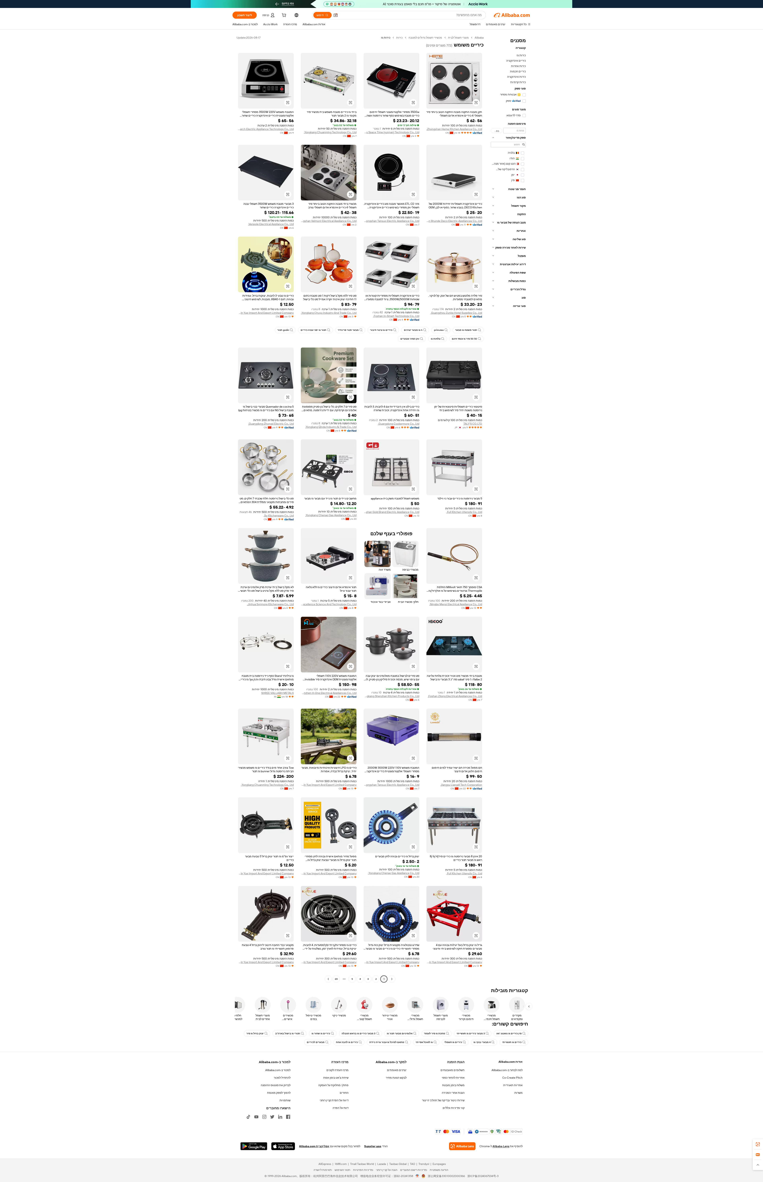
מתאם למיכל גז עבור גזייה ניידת (386, 1042)
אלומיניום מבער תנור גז (399, 1033)
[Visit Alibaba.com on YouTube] (256, 1116)
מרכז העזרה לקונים (337, 1070)
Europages (439, 1163)
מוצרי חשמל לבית (458, 37)
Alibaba (479, 37)
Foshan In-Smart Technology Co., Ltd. (396, 316)
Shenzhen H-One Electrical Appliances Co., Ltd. (328, 692)
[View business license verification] (417, 1176)
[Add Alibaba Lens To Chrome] (462, 1146)
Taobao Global (398, 1163)
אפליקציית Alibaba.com (314, 1146)
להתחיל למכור (282, 1077)
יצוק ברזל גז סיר (255, 1033)
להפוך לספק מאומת (278, 1092)
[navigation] (508, 508)
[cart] (284, 15)
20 (336, 979)
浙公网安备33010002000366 (446, 1176)
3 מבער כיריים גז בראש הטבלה (358, 1033)
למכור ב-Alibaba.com (277, 1070)
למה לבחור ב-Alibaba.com (507, 1070)
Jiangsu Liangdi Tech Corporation (461, 784)
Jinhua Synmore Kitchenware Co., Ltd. (270, 604)
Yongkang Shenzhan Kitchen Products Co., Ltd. (391, 696)
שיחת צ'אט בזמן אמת (336, 1077)
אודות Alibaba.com (511, 1061)
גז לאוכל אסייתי (424, 1042)
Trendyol (423, 1163)
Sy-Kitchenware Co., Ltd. (279, 515)
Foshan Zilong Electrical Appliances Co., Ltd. (455, 696)
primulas (439, 330)
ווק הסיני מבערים (409, 338)
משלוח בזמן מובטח (453, 1085)
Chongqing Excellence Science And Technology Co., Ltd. (328, 604)
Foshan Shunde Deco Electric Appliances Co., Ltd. (454, 220)
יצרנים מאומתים (397, 1070)
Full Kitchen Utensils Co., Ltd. (464, 512)
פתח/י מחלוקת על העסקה (333, 1085)
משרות (518, 1092)
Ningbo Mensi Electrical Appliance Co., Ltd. (455, 604)
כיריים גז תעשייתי (512, 1042)
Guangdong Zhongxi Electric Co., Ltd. (271, 423)
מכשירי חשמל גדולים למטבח (425, 37)
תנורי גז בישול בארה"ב (287, 1033)
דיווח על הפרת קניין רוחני (334, 1100)
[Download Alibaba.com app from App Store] (283, 1146)
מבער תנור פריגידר (348, 330)
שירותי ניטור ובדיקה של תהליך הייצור (443, 1100)
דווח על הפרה (341, 1107)
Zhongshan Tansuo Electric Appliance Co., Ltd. (391, 220)
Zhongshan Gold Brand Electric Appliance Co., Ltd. (391, 512)
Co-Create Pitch (512, 1077)
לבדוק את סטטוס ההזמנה (275, 1085)
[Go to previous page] (391, 979)
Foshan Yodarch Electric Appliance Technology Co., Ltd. (266, 129)
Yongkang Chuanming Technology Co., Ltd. (330, 132)
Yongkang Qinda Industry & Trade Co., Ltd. (330, 426)
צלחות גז (435, 338)
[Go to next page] (328, 979)
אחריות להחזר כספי (453, 1077)
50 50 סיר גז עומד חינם (464, 338)
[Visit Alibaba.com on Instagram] (264, 1116)
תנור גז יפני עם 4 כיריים (313, 330)
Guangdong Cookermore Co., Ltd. (398, 423)
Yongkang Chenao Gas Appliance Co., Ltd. (330, 515)
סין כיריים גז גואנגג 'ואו (509, 1033)
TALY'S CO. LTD (472, 423)
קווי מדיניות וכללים (454, 1107)
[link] (758, 1144)
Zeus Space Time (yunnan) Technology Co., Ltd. (391, 132)
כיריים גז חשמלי (453, 1042)
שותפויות (285, 1100)
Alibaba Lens (501, 1146)
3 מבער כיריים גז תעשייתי (471, 1033)
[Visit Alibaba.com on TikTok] (248, 1116)
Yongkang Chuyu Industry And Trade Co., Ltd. (328, 312)
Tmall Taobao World (362, 1163)
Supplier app (372, 1146)
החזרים (344, 1092)
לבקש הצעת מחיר (396, 1077)
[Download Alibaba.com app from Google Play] (253, 1146)
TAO (412, 1163)
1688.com (341, 1163)
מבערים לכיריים (315, 1042)
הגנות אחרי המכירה (453, 1092)
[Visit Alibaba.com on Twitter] (272, 1116)
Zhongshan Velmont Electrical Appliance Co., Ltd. (328, 220)
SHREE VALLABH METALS (277, 692)
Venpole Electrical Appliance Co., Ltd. (271, 224)
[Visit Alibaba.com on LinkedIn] (280, 1116)
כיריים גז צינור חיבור (381, 330)
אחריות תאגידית (513, 1085)
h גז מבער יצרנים (413, 330)
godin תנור (283, 330)
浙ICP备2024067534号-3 (483, 1176)
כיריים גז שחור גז (321, 1033)
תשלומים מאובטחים (453, 1070)
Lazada (381, 1163)
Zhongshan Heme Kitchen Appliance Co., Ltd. (454, 129)
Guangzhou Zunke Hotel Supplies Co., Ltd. (456, 312)
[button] (335, 15)
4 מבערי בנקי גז (482, 1042)
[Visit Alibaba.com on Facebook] (288, 1116)
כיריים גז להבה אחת (347, 1042)
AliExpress (325, 1163)
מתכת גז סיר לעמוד (434, 1033)
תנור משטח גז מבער (466, 330)
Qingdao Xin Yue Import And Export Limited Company (266, 312)
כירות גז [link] (385, 37)
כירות (399, 37)
